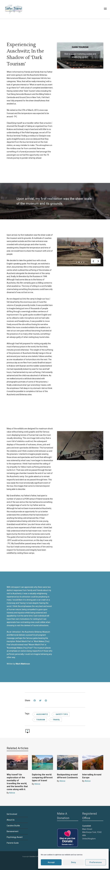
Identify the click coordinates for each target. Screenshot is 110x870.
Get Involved (12, 814)
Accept (51, 862)
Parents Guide (13, 843)
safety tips (62, 714)
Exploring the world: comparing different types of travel (42, 777)
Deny (73, 862)
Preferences (95, 862)
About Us (10, 820)
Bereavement (12, 831)
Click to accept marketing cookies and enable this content (80, 55)
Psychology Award (14, 837)
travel (56, 720)
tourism (40, 720)
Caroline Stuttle (13, 826)
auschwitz (42, 714)
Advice (12, 793)
